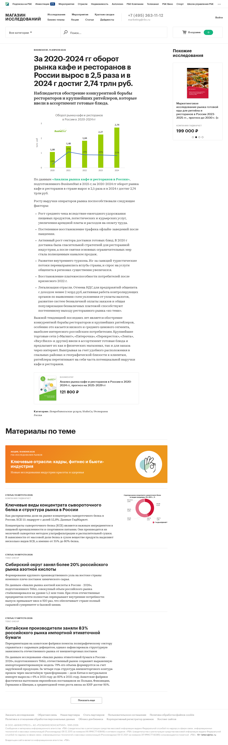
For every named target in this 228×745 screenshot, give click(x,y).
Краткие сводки (104, 14)
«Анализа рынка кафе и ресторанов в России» (91, 179)
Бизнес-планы (56, 20)
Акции (75, 20)
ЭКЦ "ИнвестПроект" (188, 126)
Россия (38, 415)
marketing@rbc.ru (139, 20)
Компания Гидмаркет (18, 498)
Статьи (89, 20)
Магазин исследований (23, 17)
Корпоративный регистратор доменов (130, 719)
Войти (219, 17)
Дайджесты (107, 20)
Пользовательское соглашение (127, 715)
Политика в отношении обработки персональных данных (40, 719)
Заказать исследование (19, 715)
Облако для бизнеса (91, 719)
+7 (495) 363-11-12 (145, 15)
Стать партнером (93, 715)
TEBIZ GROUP (12, 558)
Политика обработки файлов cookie (172, 715)
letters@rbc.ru (208, 734)
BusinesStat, (41, 50)
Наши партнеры (70, 715)
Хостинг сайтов (166, 719)
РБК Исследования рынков (26, 455)
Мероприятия (80, 14)
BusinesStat (67, 377)
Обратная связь (47, 715)
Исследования (56, 14)
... (219, 3)
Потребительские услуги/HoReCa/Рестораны (79, 411)
